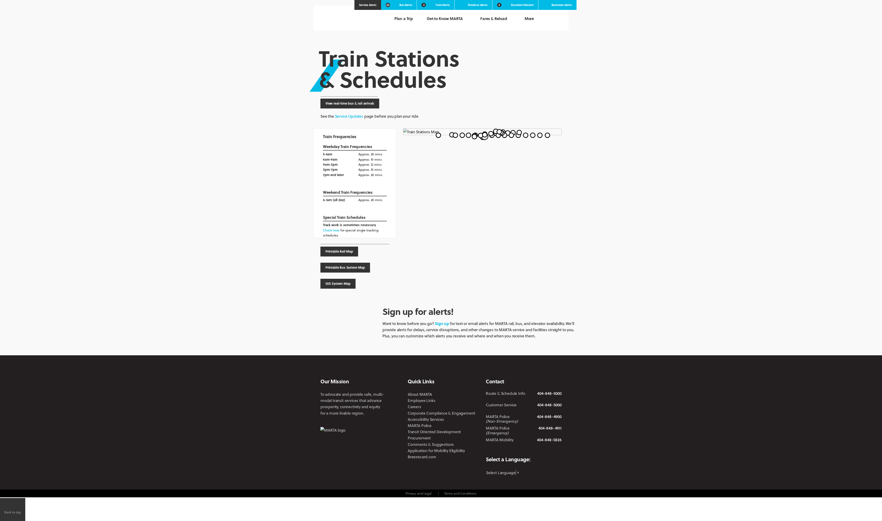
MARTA (344, 19)
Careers (414, 407)
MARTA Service (503, 451)
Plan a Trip (403, 18)
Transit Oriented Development (434, 432)
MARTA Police (420, 425)
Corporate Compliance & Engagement (441, 413)
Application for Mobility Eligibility (436, 450)
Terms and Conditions (460, 493)
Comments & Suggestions (431, 444)
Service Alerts (367, 5)
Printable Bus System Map (345, 267)
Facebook (517, 450)
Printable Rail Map (339, 251)
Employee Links (421, 400)
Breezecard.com (422, 457)
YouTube (558, 451)
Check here (331, 230)
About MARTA (420, 394)
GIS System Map (338, 283)
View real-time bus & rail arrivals (349, 103)
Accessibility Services (426, 419)
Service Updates (349, 116)
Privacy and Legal (419, 493)
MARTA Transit (489, 451)
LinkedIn (543, 450)
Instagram (529, 450)
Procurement (419, 438)
